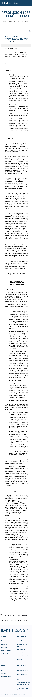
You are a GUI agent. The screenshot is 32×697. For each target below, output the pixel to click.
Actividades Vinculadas (23, 656)
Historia (3, 641)
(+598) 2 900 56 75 (22, 689)
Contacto (3, 673)
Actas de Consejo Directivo (22, 645)
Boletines (20, 659)
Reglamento (4, 647)
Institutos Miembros (7, 650)
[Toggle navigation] (25, 3)
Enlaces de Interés (6, 676)
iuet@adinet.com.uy (23, 670)
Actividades (20, 653)
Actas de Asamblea (22, 641)
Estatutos (4, 644)
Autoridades (4, 653)
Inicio (2, 670)
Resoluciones (21, 649)
